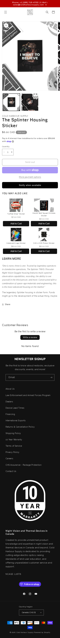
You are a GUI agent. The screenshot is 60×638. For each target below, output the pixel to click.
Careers (9, 458)
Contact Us (11, 471)
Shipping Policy (13, 433)
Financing (10, 414)
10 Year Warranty (14, 439)
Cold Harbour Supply (24, 632)
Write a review (30, 337)
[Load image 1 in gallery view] (11, 102)
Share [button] (7, 304)
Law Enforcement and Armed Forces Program (28, 395)
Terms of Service (14, 446)
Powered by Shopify (42, 632)
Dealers (9, 401)
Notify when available (30, 185)
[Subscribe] (51, 377)
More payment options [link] (30, 177)
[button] (6, 12)
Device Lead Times (15, 408)
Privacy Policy (12, 452)
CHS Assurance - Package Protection (23, 465)
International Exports (16, 420)
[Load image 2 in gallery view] (30, 102)
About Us (10, 389)
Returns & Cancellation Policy (20, 427)
